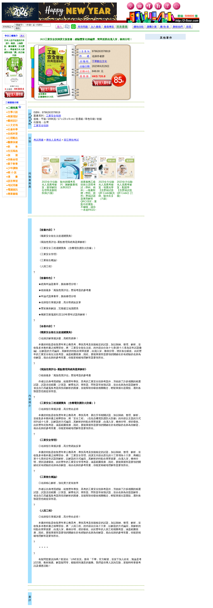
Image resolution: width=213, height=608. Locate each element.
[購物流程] (138, 28)
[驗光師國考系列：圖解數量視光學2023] (70, 167)
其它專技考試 (71, 140)
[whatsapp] (73, 28)
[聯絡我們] (178, 28)
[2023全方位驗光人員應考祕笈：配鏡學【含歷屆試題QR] (125, 167)
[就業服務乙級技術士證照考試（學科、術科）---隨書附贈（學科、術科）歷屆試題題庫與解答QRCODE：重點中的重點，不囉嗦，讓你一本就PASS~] (89, 167)
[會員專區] (109, 28)
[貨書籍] (122, 28)
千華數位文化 (99, 61)
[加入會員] (149, 9)
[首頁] (176, 9)
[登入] (60, 28)
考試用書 (39, 140)
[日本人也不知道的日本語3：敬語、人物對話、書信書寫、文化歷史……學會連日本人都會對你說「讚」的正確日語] (14, 70)
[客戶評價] (67, 28)
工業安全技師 (53, 115)
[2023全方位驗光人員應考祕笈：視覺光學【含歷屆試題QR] (107, 167)
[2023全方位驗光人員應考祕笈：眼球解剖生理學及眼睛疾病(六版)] (50, 167)
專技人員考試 (53, 140)
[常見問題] (167, 9)
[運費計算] (151, 28)
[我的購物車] (140, 9)
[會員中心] (158, 9)
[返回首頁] (189, 28)
